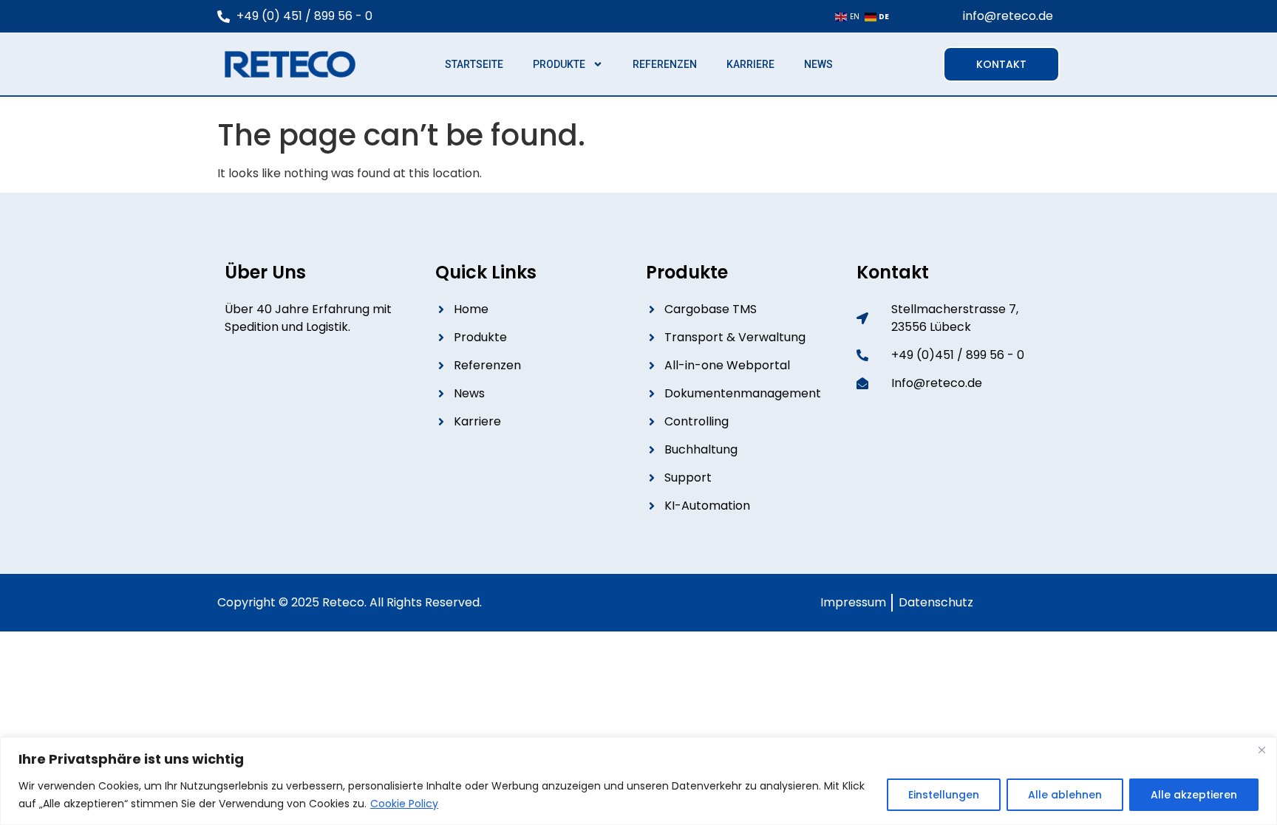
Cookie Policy (404, 803)
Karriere (750, 64)
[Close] (1261, 750)
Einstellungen (943, 794)
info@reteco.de (1008, 15)
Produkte (559, 64)
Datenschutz (933, 602)
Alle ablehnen (1065, 794)
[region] (638, 781)
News (818, 64)
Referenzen (665, 64)
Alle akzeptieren (1194, 794)
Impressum (853, 602)
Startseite (474, 64)
